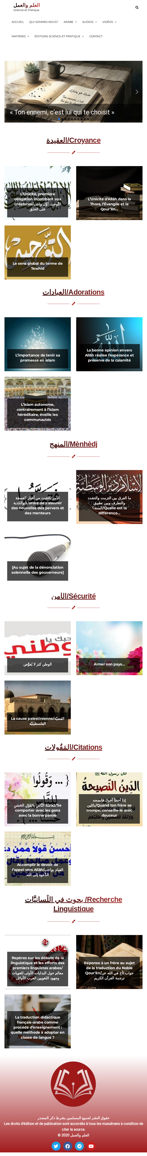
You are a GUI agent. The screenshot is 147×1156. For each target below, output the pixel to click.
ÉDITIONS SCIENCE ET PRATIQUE (57, 36)
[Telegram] (79, 1146)
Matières (19, 36)
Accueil (18, 22)
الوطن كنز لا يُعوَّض (37, 664)
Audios (87, 22)
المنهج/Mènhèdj (73, 444)
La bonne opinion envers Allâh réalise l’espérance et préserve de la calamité (109, 355)
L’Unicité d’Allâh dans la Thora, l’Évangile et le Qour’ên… (109, 204)
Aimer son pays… (109, 664)
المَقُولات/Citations (73, 747)
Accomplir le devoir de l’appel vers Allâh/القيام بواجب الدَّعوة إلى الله (37, 870)
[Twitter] (56, 1146)
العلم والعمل (26, 5)
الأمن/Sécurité (73, 596)
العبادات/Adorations (73, 292)
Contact (96, 36)
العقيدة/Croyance (73, 140)
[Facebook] (67, 1146)
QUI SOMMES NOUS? (43, 22)
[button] (73, 91)
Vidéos (107, 22)
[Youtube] (91, 1146)
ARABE (68, 22)
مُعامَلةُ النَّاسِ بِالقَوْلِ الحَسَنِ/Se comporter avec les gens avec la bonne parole (37, 810)
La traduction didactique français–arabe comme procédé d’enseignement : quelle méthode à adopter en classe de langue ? (37, 1027)
